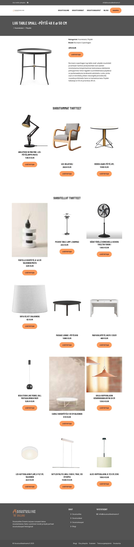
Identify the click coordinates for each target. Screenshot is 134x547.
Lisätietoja (76, 54)
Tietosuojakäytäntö (104, 543)
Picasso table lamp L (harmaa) (67, 242)
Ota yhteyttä (83, 543)
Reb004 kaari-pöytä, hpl (104, 164)
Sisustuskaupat (94, 10)
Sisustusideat (78, 10)
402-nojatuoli (67, 164)
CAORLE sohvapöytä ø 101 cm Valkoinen (67, 414)
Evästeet (92, 543)
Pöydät (28, 28)
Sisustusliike (63, 10)
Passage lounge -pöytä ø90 (67, 335)
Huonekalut (19, 28)
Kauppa (116, 10)
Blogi (106, 10)
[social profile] (27, 3)
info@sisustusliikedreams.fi (111, 3)
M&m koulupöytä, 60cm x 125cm (104, 335)
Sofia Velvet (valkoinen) (30, 316)
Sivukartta (117, 543)
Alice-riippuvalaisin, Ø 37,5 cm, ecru (104, 474)
